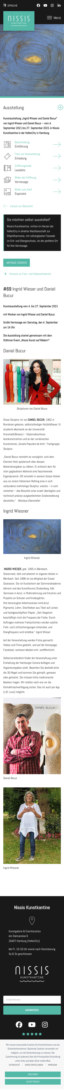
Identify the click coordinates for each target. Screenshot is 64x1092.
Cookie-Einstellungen (34, 1065)
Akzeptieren (32, 1081)
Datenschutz (14, 1065)
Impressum (52, 1065)
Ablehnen (33, 1074)
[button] (54, 18)
